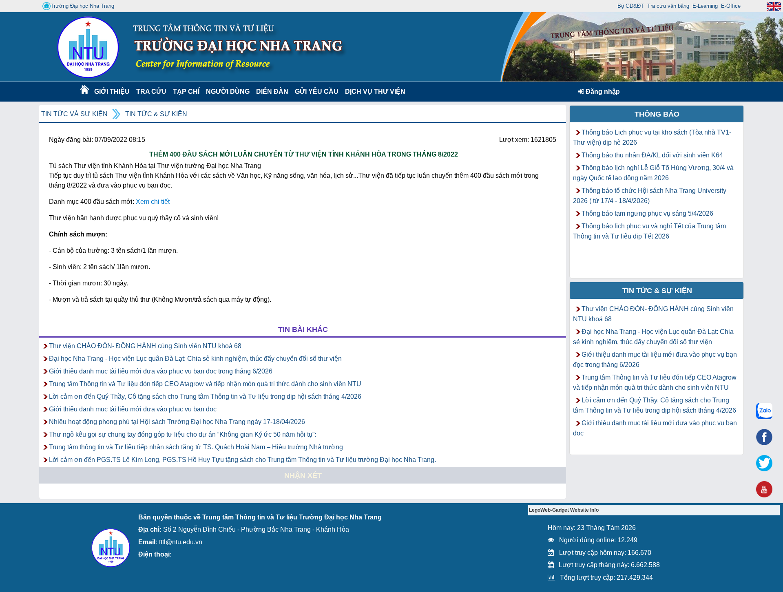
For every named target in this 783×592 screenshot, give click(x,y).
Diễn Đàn (272, 91)
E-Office (731, 6)
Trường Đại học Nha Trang (82, 6)
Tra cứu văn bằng (668, 6)
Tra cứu (151, 91)
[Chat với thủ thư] (764, 411)
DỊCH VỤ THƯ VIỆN (373, 91)
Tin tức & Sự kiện (156, 113)
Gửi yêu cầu (316, 91)
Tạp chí (186, 91)
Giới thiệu (111, 91)
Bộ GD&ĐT (630, 6)
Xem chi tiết (153, 201)
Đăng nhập (602, 91)
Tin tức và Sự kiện (74, 113)
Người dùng (227, 91)
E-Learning (705, 6)
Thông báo (657, 114)
